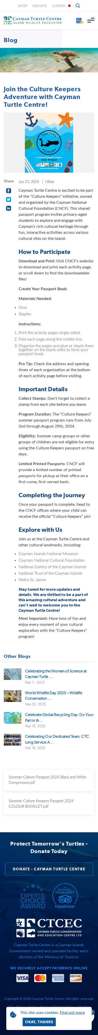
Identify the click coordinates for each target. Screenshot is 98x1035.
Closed (58, 5)
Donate (40, 5)
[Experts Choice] (32, 895)
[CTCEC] (49, 927)
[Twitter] (8, 199)
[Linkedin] (8, 208)
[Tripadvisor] (65, 896)
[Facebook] (8, 190)
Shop (23, 5)
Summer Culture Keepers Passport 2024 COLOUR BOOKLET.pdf (41, 804)
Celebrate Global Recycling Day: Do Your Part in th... (59, 717)
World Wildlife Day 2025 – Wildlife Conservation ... (53, 695)
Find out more (72, 1013)
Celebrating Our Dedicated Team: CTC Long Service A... (57, 739)
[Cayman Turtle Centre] (33, 20)
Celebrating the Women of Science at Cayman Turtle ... (55, 674)
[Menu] (90, 20)
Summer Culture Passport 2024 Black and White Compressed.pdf (47, 780)
